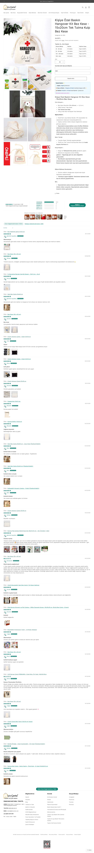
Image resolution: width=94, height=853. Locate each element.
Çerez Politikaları (29, 824)
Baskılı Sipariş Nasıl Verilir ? (54, 807)
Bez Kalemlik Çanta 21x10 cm (16, 231)
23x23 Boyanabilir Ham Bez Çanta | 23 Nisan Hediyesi (23, 585)
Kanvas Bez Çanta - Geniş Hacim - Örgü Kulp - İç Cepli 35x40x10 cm (28, 766)
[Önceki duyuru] (4, 1)
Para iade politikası (53, 834)
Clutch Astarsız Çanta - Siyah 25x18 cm (19, 336)
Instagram (71, 797)
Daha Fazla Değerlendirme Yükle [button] (47, 789)
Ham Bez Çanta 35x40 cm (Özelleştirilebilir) (20, 466)
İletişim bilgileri (77, 834)
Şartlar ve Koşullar (30, 807)
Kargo (63, 40)
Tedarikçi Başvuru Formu (31, 819)
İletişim (49, 799)
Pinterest (71, 804)
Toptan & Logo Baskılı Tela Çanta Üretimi (55, 819)
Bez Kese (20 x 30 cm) (14, 652)
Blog (26, 802)
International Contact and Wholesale (56, 809)
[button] (82, 7)
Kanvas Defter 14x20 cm (15, 421)
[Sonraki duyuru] (89, 1)
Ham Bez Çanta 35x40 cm (15, 294)
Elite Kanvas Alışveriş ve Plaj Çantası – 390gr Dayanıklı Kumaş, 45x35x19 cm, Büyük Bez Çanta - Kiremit (38, 607)
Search (27, 797)
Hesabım (27, 799)
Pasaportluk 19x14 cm (14, 401)
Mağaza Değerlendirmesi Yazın (77, 205)
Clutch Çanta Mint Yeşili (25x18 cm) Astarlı (20, 721)
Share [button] (57, 193)
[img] (17, 204)
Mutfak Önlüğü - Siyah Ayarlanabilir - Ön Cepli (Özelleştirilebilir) (26, 744)
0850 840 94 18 (13, 808)
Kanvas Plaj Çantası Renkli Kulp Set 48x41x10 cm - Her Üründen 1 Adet (28, 531)
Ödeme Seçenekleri (52, 804)
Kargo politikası (69, 834)
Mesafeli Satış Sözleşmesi (32, 814)
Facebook (71, 799)
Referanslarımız (51, 812)
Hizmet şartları (62, 834)
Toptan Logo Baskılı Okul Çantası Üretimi (55, 815)
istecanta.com (20, 834)
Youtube (71, 802)
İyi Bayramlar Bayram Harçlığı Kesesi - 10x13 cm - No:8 (24, 274)
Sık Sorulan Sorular (52, 797)
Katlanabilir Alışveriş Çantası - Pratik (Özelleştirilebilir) (23, 488)
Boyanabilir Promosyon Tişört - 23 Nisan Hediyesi (22, 629)
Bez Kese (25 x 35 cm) (14, 556)
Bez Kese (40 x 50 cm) (14, 254)
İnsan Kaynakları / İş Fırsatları (32, 817)
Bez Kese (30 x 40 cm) (14, 314)
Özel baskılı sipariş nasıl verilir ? (63, 93)
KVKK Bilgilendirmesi (30, 812)
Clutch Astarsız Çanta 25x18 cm (17, 381)
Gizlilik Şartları (29, 809)
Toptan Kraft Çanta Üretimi (54, 823)
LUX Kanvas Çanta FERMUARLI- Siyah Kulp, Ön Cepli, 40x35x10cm (27, 674)
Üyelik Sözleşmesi (30, 822)
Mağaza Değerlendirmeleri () (34, 224)
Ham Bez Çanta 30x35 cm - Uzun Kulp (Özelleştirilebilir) (24, 444)
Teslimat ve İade (29, 804)
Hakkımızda (50, 802)
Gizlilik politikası (44, 834)
